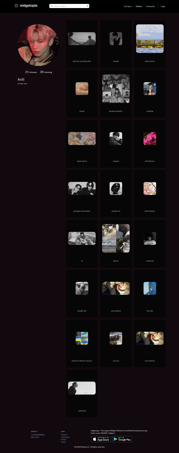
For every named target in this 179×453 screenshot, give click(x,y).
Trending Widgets (38, 435)
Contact (64, 435)
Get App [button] (127, 6)
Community (150, 6)
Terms (63, 442)
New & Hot (35, 437)
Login (163, 6)
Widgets (139, 6)
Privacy (63, 439)
